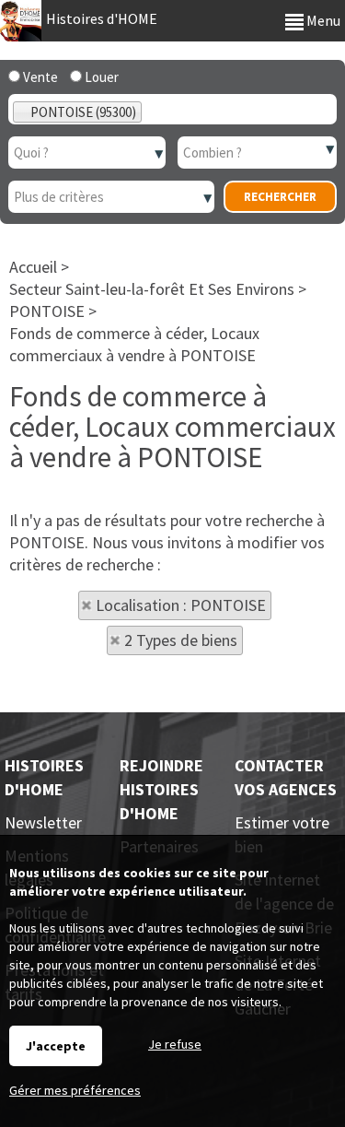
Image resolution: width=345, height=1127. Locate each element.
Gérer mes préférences (75, 1090)
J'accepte (56, 1046)
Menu (322, 20)
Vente (39, 77)
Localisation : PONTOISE (181, 605)
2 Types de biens (180, 640)
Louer (100, 77)
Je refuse (174, 1044)
